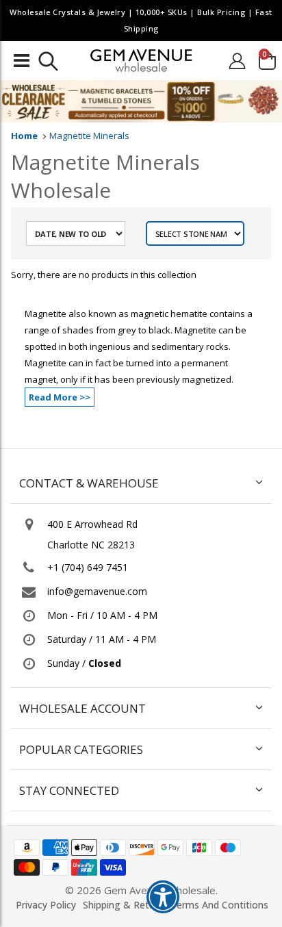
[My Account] (237, 60)
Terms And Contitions (219, 904)
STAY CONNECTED (69, 790)
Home (24, 135)
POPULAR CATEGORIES (81, 749)
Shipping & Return (123, 904)
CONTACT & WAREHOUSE (89, 483)
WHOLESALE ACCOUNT (82, 708)
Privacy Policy (46, 904)
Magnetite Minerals (89, 135)
